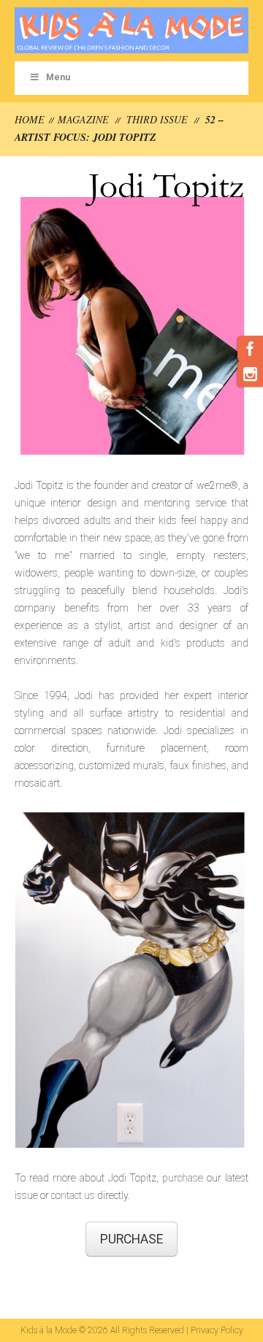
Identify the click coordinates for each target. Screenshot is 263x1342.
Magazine (83, 119)
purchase (182, 1178)
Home (30, 119)
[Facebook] (250, 348)
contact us (73, 1195)
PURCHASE (131, 1239)
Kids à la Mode (48, 1330)
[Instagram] (250, 374)
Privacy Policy (217, 1330)
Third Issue (157, 119)
